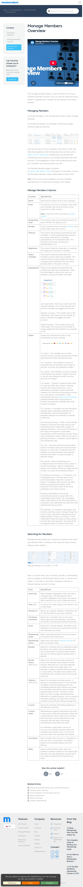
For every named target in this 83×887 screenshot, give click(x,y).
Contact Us (38, 847)
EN (9, 826)
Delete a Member (36, 798)
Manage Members (24, 832)
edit (37, 171)
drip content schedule (68, 397)
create (32, 171)
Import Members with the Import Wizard (45, 793)
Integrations (58, 824)
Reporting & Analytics (22, 841)
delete (42, 171)
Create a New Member (38, 801)
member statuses (66, 641)
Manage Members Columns (14, 41)
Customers (37, 828)
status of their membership (38, 155)
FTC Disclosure (60, 883)
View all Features (24, 845)
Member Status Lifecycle (39, 790)
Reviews (37, 840)
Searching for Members (12, 47)
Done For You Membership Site (58, 839)
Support (56, 834)
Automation (22, 836)
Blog (36, 832)
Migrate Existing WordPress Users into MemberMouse (49, 788)
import (48, 171)
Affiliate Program (40, 851)
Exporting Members (37, 795)
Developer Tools (57, 829)
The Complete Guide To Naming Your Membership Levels (72, 844)
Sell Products (22, 824)
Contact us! (12, 79)
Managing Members (11, 34)
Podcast (37, 836)
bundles (70, 226)
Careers (36, 844)
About (36, 824)
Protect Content (23, 828)
